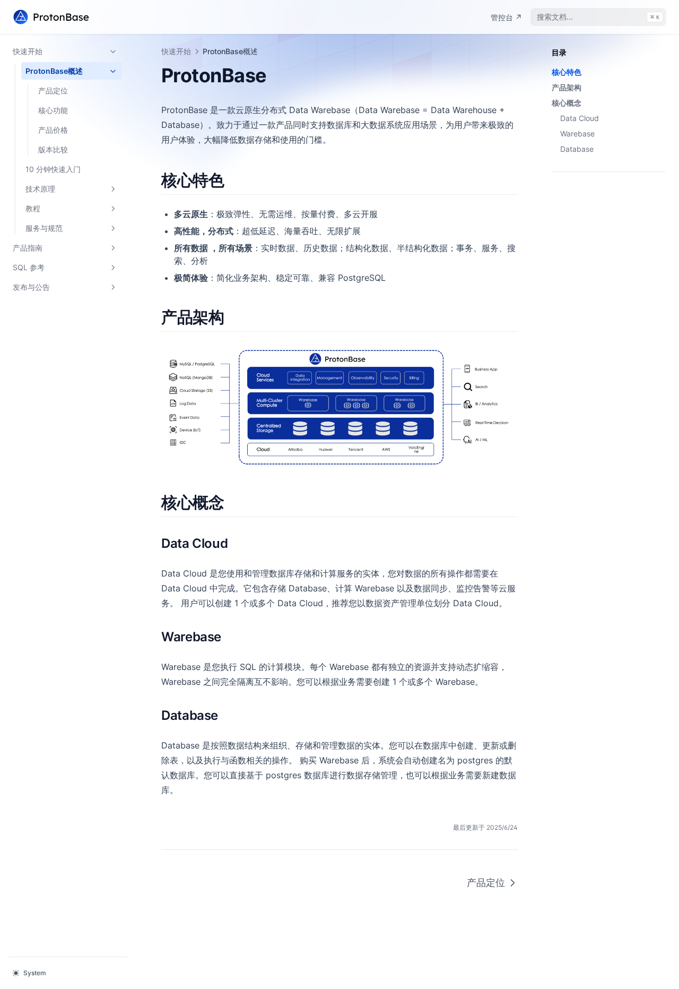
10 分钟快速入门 (53, 169)
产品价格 (53, 129)
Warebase (577, 133)
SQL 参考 (29, 267)
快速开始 (27, 51)
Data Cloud (579, 118)
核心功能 (53, 110)
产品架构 (566, 87)
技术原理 (40, 188)
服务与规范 (44, 228)
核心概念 (566, 102)
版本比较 (53, 149)
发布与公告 (31, 286)
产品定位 (53, 90)
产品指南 (27, 247)
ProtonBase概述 (54, 70)
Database (577, 148)
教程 (32, 208)
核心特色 (566, 71)
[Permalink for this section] (233, 180)
